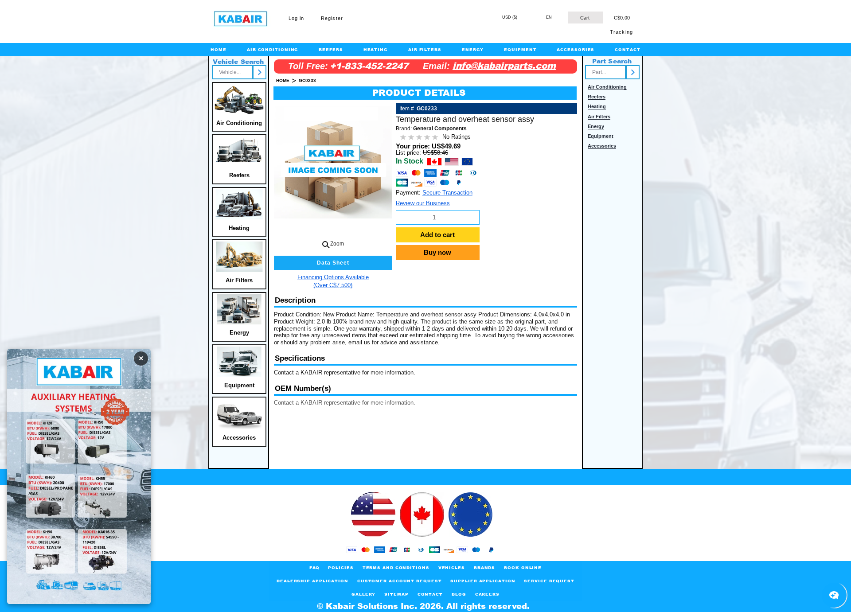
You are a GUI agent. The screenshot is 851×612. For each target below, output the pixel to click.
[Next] (259, 72)
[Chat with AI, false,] (834, 595)
